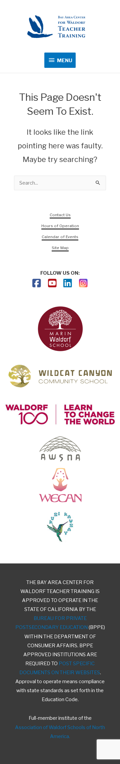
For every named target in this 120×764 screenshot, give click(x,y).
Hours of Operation (60, 226)
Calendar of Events (60, 236)
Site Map (60, 247)
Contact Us (60, 215)
